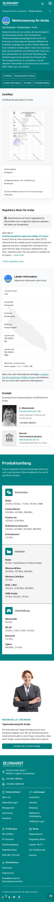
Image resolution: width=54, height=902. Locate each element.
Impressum (7, 868)
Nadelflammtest (9, 850)
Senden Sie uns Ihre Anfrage (27, 746)
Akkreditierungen (10, 802)
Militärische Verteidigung (35, 814)
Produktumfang (42, 83)
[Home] (10, 4)
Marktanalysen (36, 834)
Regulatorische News (25, 76)
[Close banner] (50, 11)
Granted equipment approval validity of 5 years (25, 236)
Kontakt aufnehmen (28, 411)
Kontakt (27, 83)
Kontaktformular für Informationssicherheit (12, 880)
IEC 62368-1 (8, 834)
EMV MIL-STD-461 (11, 855)
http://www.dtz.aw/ (27, 440)
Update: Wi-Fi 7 (36, 844)
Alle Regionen (8, 27)
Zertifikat (7, 76)
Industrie (33, 802)
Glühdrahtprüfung (10, 844)
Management (8, 808)
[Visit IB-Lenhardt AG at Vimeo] (14, 897)
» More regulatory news (13, 261)
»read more (18, 255)
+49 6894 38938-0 (27, 423)
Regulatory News (37, 839)
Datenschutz (8, 873)
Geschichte (7, 813)
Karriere (33, 855)
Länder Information (12, 83)
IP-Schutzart (8, 839)
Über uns (6, 797)
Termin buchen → (36, 11)
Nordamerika (24, 27)
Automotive (34, 797)
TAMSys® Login (36, 821)
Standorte (6, 818)
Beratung (33, 808)
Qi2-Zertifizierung (37, 850)
